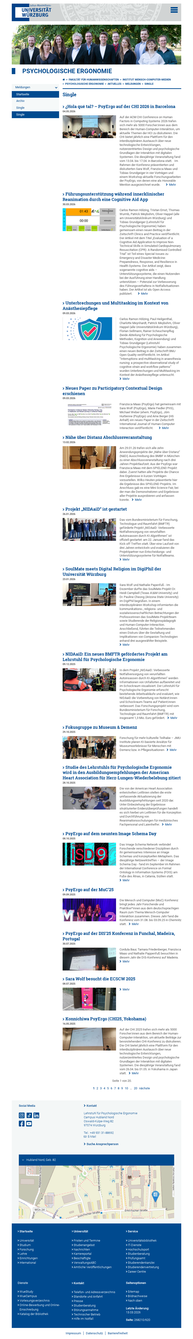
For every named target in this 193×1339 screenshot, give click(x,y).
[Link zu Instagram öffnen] (22, 1115)
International (28, 1262)
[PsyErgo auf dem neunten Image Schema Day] (89, 864)
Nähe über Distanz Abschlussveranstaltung (108, 437)
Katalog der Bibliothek (34, 1314)
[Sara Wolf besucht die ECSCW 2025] (89, 1009)
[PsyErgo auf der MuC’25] (89, 920)
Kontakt (92, 1105)
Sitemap (133, 1291)
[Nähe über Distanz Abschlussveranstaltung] (89, 468)
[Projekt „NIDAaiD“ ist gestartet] (89, 539)
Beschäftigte (82, 1258)
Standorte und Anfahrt (88, 1296)
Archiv (20, 101)
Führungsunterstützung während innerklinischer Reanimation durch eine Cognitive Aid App (113, 196)
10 (126, 1088)
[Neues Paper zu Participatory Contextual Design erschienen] (89, 424)
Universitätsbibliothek (142, 1240)
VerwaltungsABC (85, 1262)
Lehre (23, 1253)
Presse (78, 1301)
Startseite (22, 94)
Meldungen (22, 87)
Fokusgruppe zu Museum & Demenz (101, 727)
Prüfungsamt (136, 1258)
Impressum (73, 1333)
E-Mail (92, 1136)
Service (133, 1231)
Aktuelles (114, 83)
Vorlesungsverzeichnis (35, 1300)
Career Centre (137, 1271)
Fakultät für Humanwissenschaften (94, 79)
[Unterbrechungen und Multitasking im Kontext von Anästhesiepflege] (89, 339)
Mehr (172, 184)
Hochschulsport (138, 1249)
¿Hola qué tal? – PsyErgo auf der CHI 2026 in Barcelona (120, 106)
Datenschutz (94, 1333)
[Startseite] (64, 79)
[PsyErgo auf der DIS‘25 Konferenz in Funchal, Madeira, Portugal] (89, 969)
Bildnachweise (137, 1296)
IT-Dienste (134, 1245)
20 (135, 1088)
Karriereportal (83, 1253)
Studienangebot (84, 1245)
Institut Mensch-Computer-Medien (147, 79)
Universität (27, 1240)
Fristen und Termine (87, 1240)
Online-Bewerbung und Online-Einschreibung (40, 1307)
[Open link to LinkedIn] (36, 1115)
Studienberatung (139, 1253)
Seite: (129, 1320)
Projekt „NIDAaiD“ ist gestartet (96, 509)
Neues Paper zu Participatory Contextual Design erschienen (112, 390)
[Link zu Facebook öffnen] (22, 1124)
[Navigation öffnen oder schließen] (174, 10)
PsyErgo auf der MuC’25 (89, 889)
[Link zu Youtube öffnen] (29, 1124)
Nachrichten (82, 1249)
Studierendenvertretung (143, 1267)
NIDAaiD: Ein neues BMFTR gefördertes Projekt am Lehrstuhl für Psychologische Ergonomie (115, 656)
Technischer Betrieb (87, 1314)
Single (20, 107)
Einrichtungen (29, 1258)
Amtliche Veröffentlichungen (93, 1267)
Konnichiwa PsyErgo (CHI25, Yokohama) (105, 1019)
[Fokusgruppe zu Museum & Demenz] (89, 758)
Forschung (27, 1249)
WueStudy (26, 1291)
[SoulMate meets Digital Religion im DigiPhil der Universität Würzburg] (89, 605)
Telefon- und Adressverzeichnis (94, 1292)
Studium (25, 1245)
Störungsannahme (86, 1310)
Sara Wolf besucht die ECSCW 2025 (100, 979)
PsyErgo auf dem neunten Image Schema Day (111, 833)
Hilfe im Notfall (83, 1318)
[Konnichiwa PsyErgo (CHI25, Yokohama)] (89, 1049)
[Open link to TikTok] (29, 1115)
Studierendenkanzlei (141, 1262)
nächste (144, 1088)
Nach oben (135, 1300)
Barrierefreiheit (118, 1333)
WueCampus (28, 1296)
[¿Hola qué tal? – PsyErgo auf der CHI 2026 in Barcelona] (89, 137)
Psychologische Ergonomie (67, 71)
